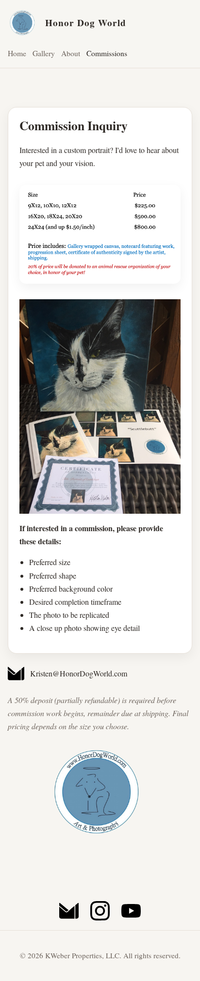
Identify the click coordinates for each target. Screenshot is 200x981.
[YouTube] (131, 910)
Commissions (106, 53)
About (70, 53)
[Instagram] (100, 910)
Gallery (44, 53)
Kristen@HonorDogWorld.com (78, 673)
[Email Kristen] (69, 910)
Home (17, 53)
